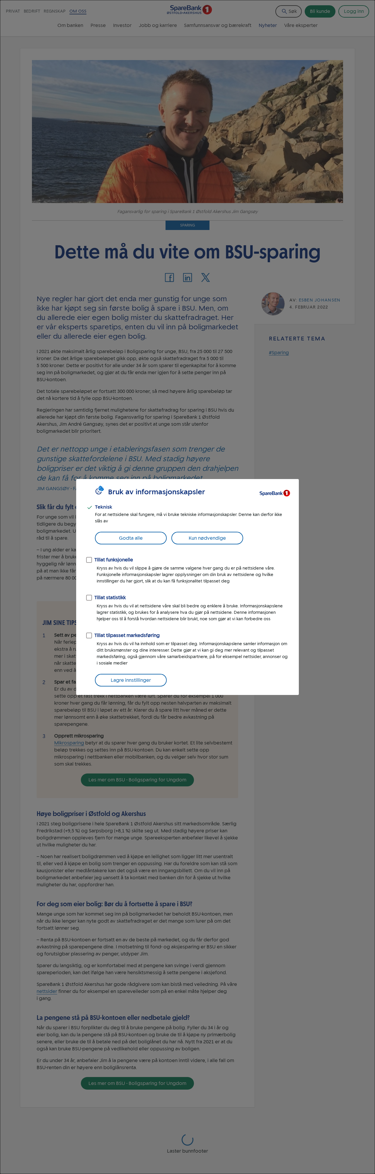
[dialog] (187, 587)
